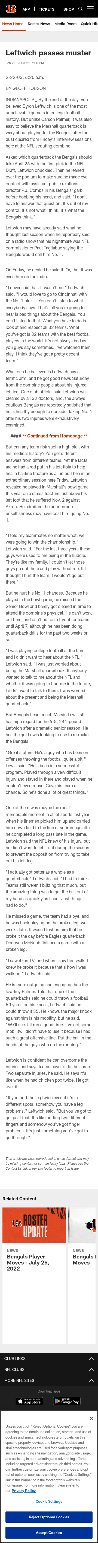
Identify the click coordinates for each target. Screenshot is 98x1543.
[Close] (91, 1418)
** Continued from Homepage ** (55, 435)
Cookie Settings (49, 1501)
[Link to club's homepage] (10, 6)
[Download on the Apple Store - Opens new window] (29, 1401)
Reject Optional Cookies (49, 1517)
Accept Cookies (49, 1532)
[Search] (80, 9)
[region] (49, 1477)
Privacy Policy (24, 1490)
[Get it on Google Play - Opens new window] (67, 1404)
